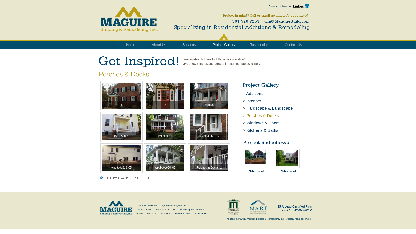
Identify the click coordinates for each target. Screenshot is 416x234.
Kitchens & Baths (262, 130)
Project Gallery (183, 213)
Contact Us (201, 213)
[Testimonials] (260, 41)
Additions (254, 93)
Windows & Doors (263, 123)
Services (166, 213)
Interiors (253, 101)
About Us (152, 213)
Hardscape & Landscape (269, 108)
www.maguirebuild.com (192, 209)
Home (139, 213)
